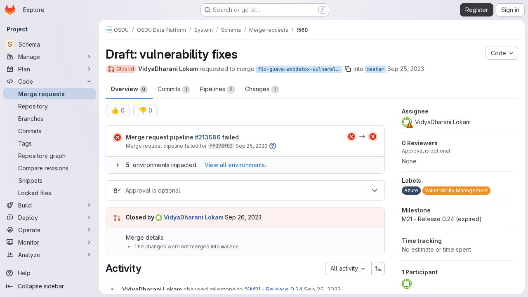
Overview (128, 88)
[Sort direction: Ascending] (378, 268)
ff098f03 (221, 146)
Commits (172, 88)
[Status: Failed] (118, 137)
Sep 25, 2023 (405, 68)
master (375, 69)
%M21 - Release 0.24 (273, 289)
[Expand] (118, 165)
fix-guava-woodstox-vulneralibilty (300, 69)
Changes (260, 88)
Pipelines (216, 88)
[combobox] (348, 268)
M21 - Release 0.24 (442, 218)
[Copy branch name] (348, 69)
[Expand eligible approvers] (375, 191)
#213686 (208, 137)
